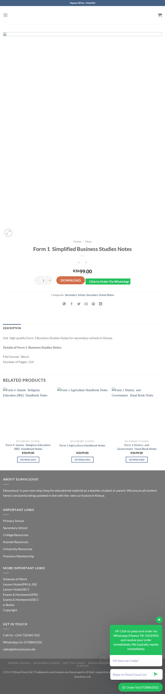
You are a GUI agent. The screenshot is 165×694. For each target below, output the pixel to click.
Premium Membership (18, 556)
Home (77, 241)
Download (71, 280)
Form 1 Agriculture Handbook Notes (82, 445)
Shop (88, 241)
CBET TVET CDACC (74, 662)
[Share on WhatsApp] (64, 304)
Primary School (13, 521)
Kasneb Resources (15, 542)
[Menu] (5, 15)
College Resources (15, 535)
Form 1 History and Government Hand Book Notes (137, 446)
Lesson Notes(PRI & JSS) (20, 584)
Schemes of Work (15, 579)
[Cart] (160, 15)
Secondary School (75, 295)
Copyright (10, 610)
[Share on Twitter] (78, 304)
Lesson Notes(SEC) (16, 589)
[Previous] (3, 428)
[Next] (162, 428)
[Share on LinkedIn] (100, 304)
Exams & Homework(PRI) (20, 594)
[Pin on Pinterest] (93, 304)
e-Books (8, 605)
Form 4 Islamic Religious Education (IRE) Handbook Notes (28, 446)
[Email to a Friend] (86, 304)
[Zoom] (8, 233)
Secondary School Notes (100, 295)
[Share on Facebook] (71, 304)
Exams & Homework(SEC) (21, 599)
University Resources (17, 549)
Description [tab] (12, 328)
